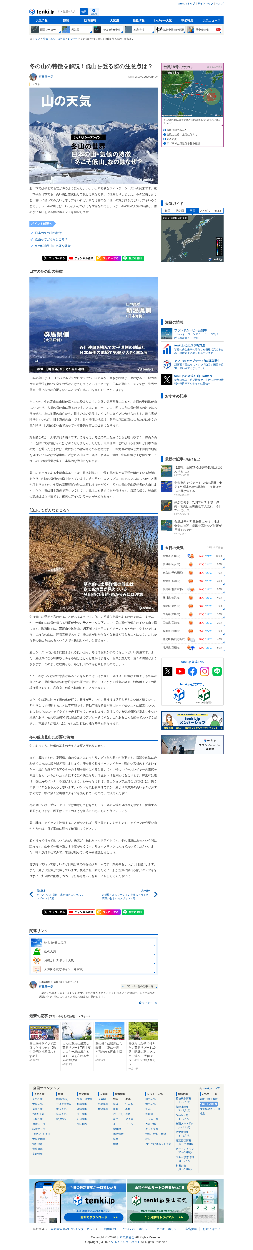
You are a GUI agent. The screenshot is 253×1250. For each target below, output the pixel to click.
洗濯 (115, 1103)
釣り (148, 1138)
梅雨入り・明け (185, 1125)
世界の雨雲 (38, 1138)
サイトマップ (205, 3)
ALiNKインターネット (81, 1229)
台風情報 (82, 1118)
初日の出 (184, 1167)
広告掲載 (191, 1229)
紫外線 (117, 1128)
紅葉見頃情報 (184, 1142)
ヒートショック (185, 1150)
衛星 (167, 210)
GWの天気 (183, 1117)
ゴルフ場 (150, 1123)
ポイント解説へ (41, 223)
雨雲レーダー (40, 1123)
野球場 (149, 1113)
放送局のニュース (210, 1108)
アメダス (205, 210)
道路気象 (37, 1148)
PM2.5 (217, 210)
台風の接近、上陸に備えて (182, 134)
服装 (115, 1108)
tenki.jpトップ (186, 3)
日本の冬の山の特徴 (48, 232)
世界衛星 (103, 1108)
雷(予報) (37, 1143)
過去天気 (61, 1113)
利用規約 (110, 1229)
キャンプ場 (151, 1128)
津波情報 (82, 1108)
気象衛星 (103, 1103)
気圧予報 (37, 1108)
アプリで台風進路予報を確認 (183, 143)
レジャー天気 (163, 20)
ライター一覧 (150, 1002)
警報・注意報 (85, 1098)
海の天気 (150, 1103)
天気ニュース (211, 20)
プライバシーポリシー (136, 1229)
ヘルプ (220, 3)
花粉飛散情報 (183, 1100)
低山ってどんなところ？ (51, 239)
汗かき (129, 1103)
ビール (129, 1123)
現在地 (94, 14)
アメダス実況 (64, 1103)
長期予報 (37, 1118)
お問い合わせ (211, 1229)
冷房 (128, 1113)
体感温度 (118, 1133)
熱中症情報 (183, 1133)
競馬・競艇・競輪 (155, 1133)
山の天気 (150, 1098)
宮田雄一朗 (46, 986)
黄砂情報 (37, 1153)
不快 (128, 1108)
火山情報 (82, 1113)
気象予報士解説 (209, 1098)
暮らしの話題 (209, 1103)
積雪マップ (38, 1128)
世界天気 (37, 1103)
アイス (129, 1118)
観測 (66, 20)
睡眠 (115, 1143)
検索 (83, 11)
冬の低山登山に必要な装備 (53, 245)
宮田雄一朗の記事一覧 (140, 986)
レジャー (37, 84)
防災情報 (90, 20)
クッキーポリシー (168, 1229)
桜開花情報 (183, 1108)
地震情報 (82, 1103)
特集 (202, 1113)
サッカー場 (151, 1118)
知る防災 (172, 139)
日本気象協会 (56, 1229)
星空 (115, 1118)
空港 (148, 1108)
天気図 (114, 20)
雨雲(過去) (62, 1098)
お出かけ (118, 1113)
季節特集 (187, 20)
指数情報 (139, 20)
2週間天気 (38, 1113)
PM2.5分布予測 (41, 1133)
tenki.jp (42, 12)
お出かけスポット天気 (158, 1143)
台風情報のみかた (177, 130)
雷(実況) (61, 1118)
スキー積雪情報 (185, 1159)
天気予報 (42, 20)
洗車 (115, 1138)
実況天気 (61, 1108)
